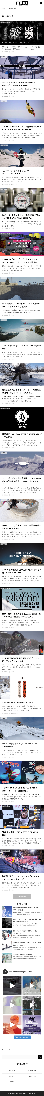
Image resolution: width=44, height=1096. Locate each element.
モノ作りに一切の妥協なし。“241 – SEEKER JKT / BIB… (17, 172)
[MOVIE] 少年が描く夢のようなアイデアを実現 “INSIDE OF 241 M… (22, 571)
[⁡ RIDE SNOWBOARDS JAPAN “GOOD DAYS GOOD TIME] (12, 1005)
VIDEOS (4, 56)
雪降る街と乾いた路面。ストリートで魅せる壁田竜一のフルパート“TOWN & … (21, 391)
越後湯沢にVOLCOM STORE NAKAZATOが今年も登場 (22, 435)
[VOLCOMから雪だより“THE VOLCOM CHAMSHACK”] (22, 728)
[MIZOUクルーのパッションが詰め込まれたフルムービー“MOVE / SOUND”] (22, 67)
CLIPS (12, 96)
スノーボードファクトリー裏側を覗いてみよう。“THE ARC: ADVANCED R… (21, 216)
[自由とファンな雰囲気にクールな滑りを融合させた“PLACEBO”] (22, 510)
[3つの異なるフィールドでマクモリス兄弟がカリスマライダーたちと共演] (22, 288)
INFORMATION (5, 22)
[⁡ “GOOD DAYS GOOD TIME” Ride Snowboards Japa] (32, 985)
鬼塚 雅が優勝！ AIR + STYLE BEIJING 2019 (20, 833)
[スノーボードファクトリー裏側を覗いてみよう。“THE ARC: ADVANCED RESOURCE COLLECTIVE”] (22, 200)
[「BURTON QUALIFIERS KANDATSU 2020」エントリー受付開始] (22, 772)
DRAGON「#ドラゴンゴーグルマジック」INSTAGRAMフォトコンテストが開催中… (20, 260)
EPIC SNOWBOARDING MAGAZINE (26, 1093)
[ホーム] (4, 9)
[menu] (41, 3)
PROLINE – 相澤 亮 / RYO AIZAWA (22, 954)
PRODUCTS (4, 145)
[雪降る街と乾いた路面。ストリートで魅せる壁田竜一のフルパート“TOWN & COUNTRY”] (22, 374)
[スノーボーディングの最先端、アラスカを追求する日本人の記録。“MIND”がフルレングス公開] (22, 463)
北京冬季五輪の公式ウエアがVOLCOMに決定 (15, 42)
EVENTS (13, 627)
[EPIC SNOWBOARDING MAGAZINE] (22, 3)
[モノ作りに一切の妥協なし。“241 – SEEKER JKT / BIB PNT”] (22, 155)
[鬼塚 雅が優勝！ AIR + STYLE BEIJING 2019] (22, 817)
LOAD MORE (22, 896)
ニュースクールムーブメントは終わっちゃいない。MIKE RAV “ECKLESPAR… (21, 128)
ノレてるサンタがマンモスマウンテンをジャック (21, 347)
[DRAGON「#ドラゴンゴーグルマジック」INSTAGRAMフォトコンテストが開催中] (22, 244)
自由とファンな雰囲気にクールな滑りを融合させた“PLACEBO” (21, 526)
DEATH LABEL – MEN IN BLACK (17, 702)
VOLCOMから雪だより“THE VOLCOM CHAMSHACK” (19, 745)
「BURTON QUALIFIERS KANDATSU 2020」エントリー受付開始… (19, 789)
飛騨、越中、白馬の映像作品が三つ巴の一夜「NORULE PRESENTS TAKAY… (21, 615)
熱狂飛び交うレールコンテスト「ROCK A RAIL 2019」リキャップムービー (20, 877)
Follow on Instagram (23, 1037)
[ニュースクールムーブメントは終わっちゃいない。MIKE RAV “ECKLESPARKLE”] (22, 111)
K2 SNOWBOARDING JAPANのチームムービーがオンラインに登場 (21, 659)
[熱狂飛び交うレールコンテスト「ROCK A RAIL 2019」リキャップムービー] (22, 861)
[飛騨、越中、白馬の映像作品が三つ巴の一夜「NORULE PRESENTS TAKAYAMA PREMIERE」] (22, 598)
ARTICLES (12, 1071)
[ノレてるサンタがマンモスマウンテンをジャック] (22, 330)
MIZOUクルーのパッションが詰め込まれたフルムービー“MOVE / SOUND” (22, 83)
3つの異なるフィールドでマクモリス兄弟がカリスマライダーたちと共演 (21, 305)
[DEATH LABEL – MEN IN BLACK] (22, 687)
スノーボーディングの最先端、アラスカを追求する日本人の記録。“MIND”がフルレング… (21, 481)
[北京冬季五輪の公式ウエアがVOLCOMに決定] (22, 33)
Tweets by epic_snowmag (9, 1050)
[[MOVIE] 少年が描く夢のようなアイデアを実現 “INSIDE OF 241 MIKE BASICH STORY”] (22, 554)
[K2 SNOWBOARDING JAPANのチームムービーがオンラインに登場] (22, 643)
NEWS (12, 52)
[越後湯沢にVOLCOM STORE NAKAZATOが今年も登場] (22, 419)
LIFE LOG (12, 1076)
